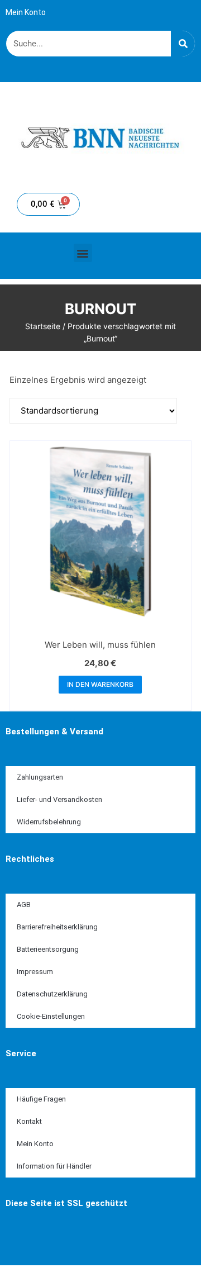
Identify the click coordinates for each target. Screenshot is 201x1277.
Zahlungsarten (40, 777)
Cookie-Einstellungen (51, 1016)
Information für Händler (54, 1166)
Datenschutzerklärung (52, 994)
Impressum (35, 971)
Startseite (42, 326)
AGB (24, 904)
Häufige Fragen (41, 1099)
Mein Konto (26, 12)
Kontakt (29, 1121)
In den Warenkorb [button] (100, 684)
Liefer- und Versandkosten (59, 799)
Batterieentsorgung (48, 949)
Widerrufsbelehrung (49, 822)
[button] (83, 253)
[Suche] (183, 43)
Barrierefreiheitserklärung (57, 927)
